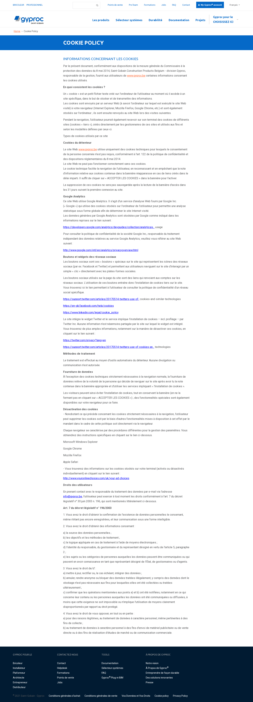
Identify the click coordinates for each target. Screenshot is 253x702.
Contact (186, 5)
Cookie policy (162, 695)
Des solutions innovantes (159, 677)
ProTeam (133, 5)
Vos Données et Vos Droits (136, 695)
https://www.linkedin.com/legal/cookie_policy (91, 312)
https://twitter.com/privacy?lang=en (84, 340)
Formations (149, 5)
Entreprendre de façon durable (162, 672)
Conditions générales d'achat (64, 695)
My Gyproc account (211, 5)
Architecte (18, 677)
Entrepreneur (20, 682)
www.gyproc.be (136, 75)
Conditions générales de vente (101, 695)
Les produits (100, 20)
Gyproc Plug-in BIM (112, 677)
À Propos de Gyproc (157, 668)
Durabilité (155, 20)
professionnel (35, 5)
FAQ (174, 5)
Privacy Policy (180, 695)
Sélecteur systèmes (129, 20)
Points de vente (115, 5)
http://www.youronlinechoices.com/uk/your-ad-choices (96, 478)
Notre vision (152, 663)
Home (17, 31)
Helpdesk (62, 668)
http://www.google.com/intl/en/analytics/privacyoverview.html (100, 250)
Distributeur (19, 687)
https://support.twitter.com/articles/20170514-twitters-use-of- (101, 299)
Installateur (19, 668)
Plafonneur (19, 672)
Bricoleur (18, 5)
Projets (200, 20)
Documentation (179, 20)
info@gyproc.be (72, 496)
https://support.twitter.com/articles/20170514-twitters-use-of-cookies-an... (108, 347)
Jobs (163, 5)
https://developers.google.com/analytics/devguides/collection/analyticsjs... (109, 227)
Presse (149, 682)
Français (234, 5)
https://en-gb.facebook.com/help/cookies (88, 305)
